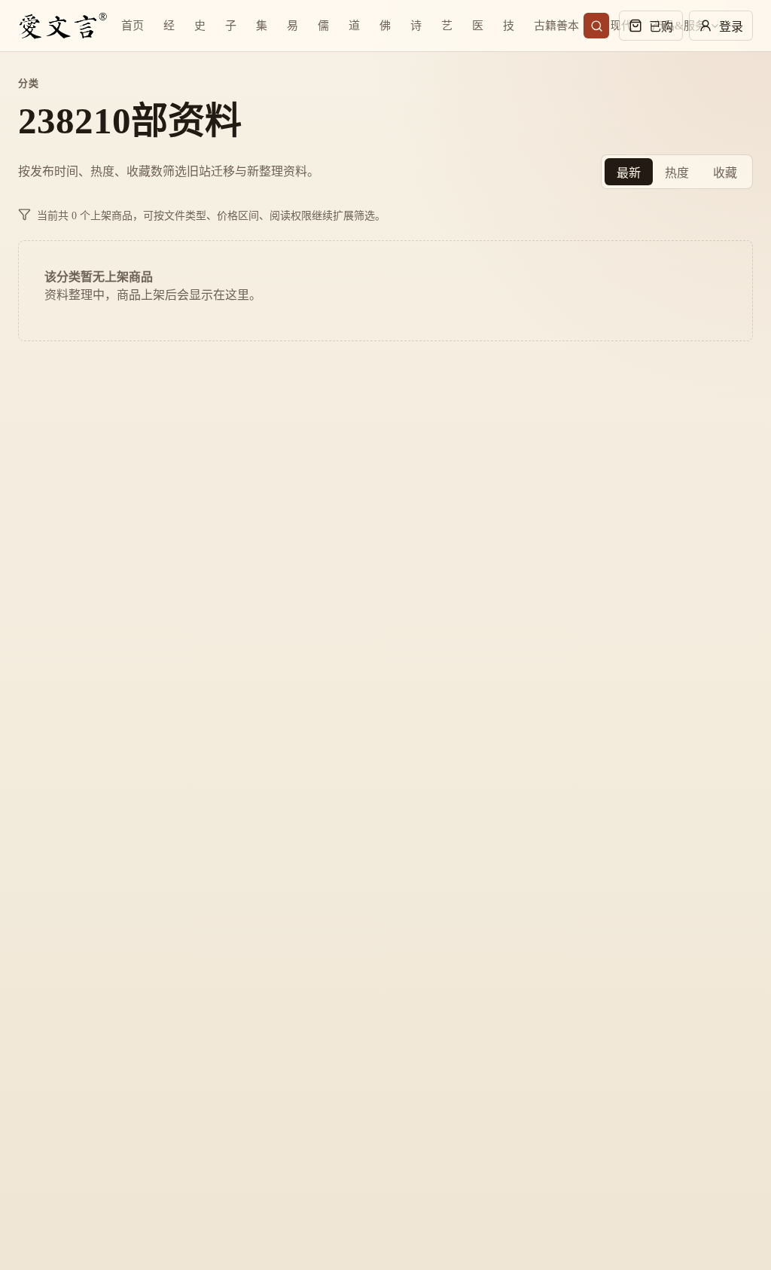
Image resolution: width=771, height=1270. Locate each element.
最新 (629, 172)
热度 (677, 172)
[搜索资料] (596, 25)
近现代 (615, 26)
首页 (132, 26)
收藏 (725, 172)
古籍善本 (556, 26)
